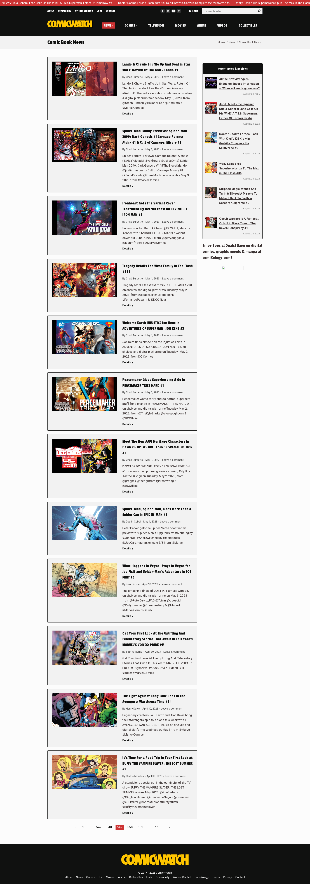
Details (126, 113)
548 (109, 827)
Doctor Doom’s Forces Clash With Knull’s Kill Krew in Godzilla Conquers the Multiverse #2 (131, 3)
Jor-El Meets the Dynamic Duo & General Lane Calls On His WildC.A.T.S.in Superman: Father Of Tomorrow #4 (238, 111)
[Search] (259, 11)
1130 (158, 827)
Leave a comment (173, 77)
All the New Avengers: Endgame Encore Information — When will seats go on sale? (239, 83)
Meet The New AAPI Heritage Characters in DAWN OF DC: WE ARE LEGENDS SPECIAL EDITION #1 (157, 447)
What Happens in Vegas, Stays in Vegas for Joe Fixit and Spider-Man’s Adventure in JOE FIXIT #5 (156, 572)
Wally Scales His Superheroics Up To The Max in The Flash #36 (232, 3)
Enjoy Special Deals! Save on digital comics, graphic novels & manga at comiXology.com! (232, 251)
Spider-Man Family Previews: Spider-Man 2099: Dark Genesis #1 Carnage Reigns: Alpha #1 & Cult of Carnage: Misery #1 (154, 137)
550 (130, 827)
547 (99, 827)
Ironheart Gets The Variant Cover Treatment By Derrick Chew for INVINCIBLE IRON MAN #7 (154, 209)
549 (119, 827)
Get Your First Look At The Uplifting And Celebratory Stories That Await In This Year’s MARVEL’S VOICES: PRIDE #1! (157, 639)
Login (195, 10)
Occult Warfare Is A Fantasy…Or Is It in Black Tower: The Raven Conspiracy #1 (239, 223)
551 (140, 827)
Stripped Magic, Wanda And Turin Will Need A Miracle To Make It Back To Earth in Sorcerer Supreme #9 (238, 196)
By (132, 77)
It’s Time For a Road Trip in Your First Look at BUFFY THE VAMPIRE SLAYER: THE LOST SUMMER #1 (157, 763)
